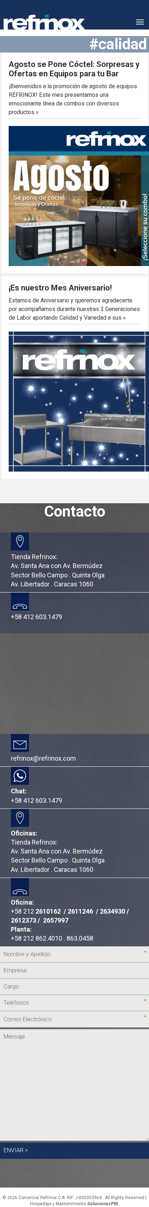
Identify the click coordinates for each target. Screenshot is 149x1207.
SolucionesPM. (103, 1203)
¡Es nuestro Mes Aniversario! (60, 287)
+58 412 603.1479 (36, 800)
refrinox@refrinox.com (43, 758)
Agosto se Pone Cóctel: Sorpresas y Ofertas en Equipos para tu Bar (74, 69)
